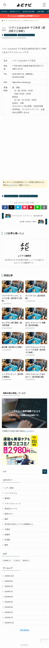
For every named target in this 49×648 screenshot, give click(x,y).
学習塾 (7, 540)
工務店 (7, 529)
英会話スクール (11, 509)
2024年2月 (9, 612)
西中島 (26, 560)
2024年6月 (9, 597)
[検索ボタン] (5, 4)
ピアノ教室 (9, 488)
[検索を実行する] (44, 471)
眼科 (6, 545)
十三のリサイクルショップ (26, 35)
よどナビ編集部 (24, 256)
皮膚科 (7, 535)
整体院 (7, 498)
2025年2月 (9, 586)
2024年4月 (9, 602)
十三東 (17, 560)
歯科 (6, 519)
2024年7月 (9, 592)
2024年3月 (9, 607)
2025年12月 (9, 576)
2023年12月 (9, 623)
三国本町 (7, 560)
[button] (5, 207)
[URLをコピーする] (44, 207)
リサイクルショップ (10, 35)
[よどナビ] (24, 4)
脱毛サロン (9, 514)
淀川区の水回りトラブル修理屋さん (19, 524)
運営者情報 (24, 630)
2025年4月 (9, 581)
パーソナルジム (11, 493)
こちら (11, 185)
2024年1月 (9, 617)
